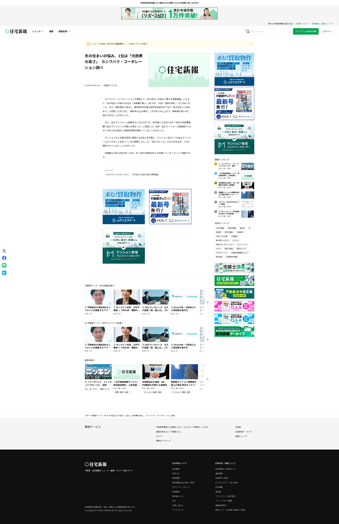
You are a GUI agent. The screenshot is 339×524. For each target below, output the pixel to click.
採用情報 (176, 478)
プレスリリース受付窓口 (225, 496)
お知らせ (176, 473)
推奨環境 (219, 473)
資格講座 (315, 24)
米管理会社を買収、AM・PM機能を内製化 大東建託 (154, 383)
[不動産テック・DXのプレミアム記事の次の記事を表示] (207, 339)
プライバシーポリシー (181, 487)
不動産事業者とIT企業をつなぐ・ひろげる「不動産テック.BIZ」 (182, 427)
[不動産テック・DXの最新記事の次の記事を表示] (207, 302)
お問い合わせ (177, 505)
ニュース (36, 31)
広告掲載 (219, 487)
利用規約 (176, 491)
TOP (87, 415)
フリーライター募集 (223, 500)
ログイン (327, 31)
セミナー (306, 24)
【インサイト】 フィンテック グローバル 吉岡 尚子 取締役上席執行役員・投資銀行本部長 (98, 386)
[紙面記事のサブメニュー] (69, 31)
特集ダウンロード (163, 440)
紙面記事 (63, 31)
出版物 (298, 24)
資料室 (218, 491)
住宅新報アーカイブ (243, 431)
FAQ (174, 500)
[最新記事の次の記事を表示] (207, 379)
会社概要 (176, 469)
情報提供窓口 (220, 505)
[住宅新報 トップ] (16, 31)
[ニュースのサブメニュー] (42, 31)
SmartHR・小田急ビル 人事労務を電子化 (184, 309)
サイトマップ (177, 509)
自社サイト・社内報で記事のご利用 (230, 509)
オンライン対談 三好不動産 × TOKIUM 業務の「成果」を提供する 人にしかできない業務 (126, 312)
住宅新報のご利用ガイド (225, 469)
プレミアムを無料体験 (305, 31)
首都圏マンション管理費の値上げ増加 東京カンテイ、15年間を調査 (184, 384)
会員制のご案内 (221, 478)
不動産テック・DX (98, 415)
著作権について (178, 496)
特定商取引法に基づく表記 (183, 482)
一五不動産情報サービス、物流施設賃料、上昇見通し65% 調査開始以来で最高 (126, 384)
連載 (51, 31)
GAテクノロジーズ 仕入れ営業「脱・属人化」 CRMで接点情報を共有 (155, 310)
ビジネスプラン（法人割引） (227, 482)
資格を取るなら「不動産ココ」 (169, 431)
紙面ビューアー (327, 24)
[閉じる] (251, 44)
